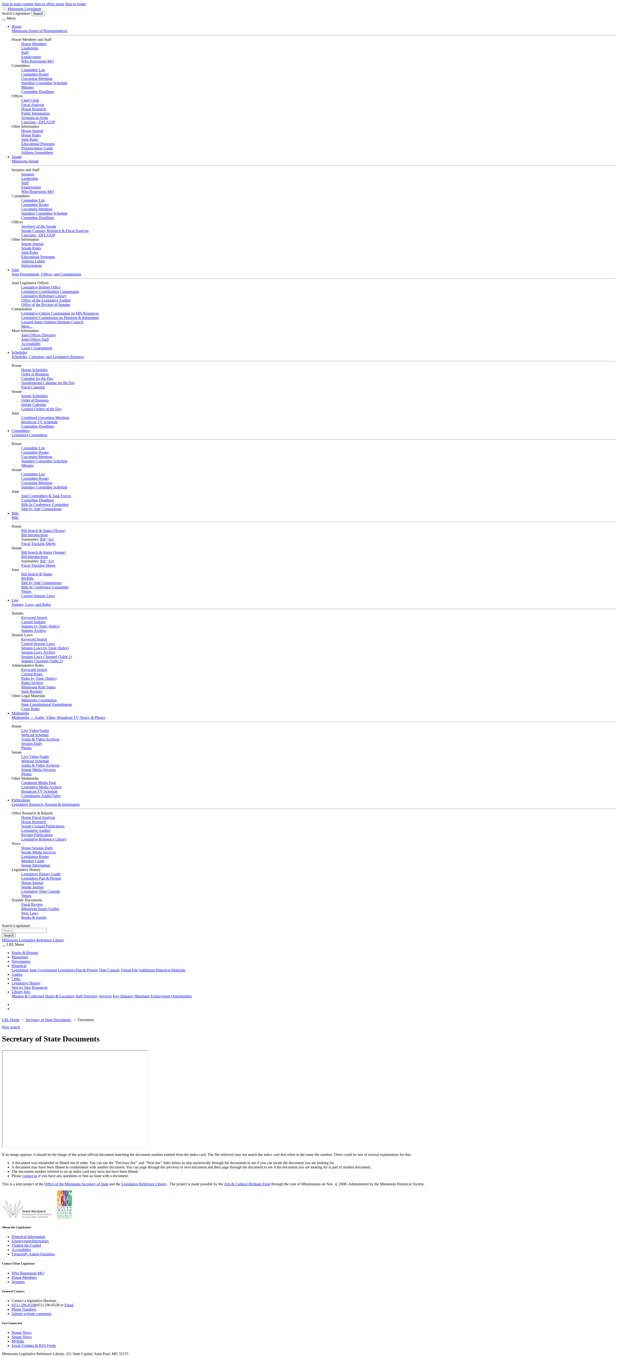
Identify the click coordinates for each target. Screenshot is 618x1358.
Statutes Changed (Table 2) (42, 661)
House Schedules (34, 370)
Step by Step (21, 987)
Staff (24, 52)
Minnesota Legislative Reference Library (33, 940)
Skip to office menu (49, 4)
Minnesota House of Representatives (39, 31)
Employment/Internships (30, 1241)
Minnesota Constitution (39, 700)
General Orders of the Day (41, 409)
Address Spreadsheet (37, 152)
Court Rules (30, 709)
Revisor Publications (37, 835)
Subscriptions (31, 265)
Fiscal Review (32, 904)
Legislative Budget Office (41, 287)
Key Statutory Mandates (131, 996)
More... (26, 326)
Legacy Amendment (36, 348)
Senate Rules (31, 248)
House (16, 26)
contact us (29, 1176)
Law (15, 600)
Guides (17, 974)
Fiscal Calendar (33, 387)
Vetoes (26, 591)
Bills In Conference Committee (45, 504)
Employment (31, 57)
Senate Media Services (38, 770)
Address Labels (33, 261)
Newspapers (21, 961)
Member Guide (32, 861)
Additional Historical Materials (162, 970)
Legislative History (26, 983)
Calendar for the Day (37, 378)
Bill (43, 539)
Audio (44, 731)
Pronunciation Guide (37, 148)
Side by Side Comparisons (41, 509)
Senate (17, 157)
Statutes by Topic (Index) (40, 626)
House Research (33, 109)
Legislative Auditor (35, 830)
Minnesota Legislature (24, 9)
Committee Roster (35, 74)
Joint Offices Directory (38, 335)
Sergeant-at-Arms (34, 118)
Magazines (20, 957)
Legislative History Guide (41, 874)
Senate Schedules (34, 396)
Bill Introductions (34, 535)
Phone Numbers (24, 1309)
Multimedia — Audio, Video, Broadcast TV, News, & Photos (58, 717)
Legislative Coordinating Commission (50, 292)
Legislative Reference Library (44, 296)
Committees (21, 431)
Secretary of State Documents (49, 1020)
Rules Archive (32, 683)
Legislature (20, 970)
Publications (21, 800)
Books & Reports (25, 953)
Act (51, 539)
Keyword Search (34, 617)
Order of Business (35, 374)
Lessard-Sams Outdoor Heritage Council (52, 322)
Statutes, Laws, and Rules (31, 604)
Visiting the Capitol (26, 1245)
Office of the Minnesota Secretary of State (76, 1184)
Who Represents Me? (37, 61)
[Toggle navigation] (4, 19)
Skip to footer (75, 4)
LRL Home (11, 1020)
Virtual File (129, 970)
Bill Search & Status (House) (43, 531)
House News (21, 1332)
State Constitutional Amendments (46, 704)
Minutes (27, 87)
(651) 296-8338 (23, 1305)
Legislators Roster (35, 857)
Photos (26, 748)
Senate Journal (32, 244)
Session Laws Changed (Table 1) (46, 657)
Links (16, 979)
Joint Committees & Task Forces (46, 496)
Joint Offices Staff (35, 339)
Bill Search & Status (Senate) (43, 552)
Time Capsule (109, 970)
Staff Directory (86, 996)
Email (68, 1305)
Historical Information (28, 1237)
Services (105, 996)
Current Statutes (33, 622)
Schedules (19, 352)
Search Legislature (16, 13)
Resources (40, 987)
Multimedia (20, 713)
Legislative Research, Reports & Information (46, 804)
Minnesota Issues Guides (40, 909)
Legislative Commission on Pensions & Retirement (60, 318)
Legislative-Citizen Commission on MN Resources (60, 313)
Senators (27, 174)
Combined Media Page (38, 783)
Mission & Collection (28, 996)
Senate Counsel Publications (42, 826)
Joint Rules (29, 139)
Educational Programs (38, 144)
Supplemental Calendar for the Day (48, 383)
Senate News (22, 1337)
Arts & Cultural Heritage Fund (247, 1184)
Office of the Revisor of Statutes (45, 305)
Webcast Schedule (35, 735)
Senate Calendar (33, 405)
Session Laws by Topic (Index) (45, 648)
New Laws (29, 913)
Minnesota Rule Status (38, 687)
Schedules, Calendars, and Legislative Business (48, 357)
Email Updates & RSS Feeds (34, 1346)
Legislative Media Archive (41, 787)
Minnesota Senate (25, 161)
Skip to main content (17, 4)
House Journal (32, 131)
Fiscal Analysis (32, 105)
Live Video (29, 731)
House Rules (31, 135)
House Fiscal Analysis (38, 817)
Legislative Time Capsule (40, 891)
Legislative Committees (29, 435)
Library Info (21, 992)
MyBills (27, 578)
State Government (43, 970)
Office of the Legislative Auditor (46, 300)
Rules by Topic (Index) (38, 678)
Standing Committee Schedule (44, 83)
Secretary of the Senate (38, 226)
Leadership (29, 48)
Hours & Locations (59, 996)
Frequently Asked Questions (33, 1254)
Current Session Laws (38, 596)
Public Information (35, 113)
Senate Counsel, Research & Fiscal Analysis (55, 231)
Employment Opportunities (171, 996)
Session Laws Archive (38, 652)
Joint (15, 270)
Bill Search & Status (36, 574)
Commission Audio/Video (41, 796)
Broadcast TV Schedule (39, 422)
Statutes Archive (33, 631)
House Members (33, 44)
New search (11, 1027)
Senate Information (35, 865)
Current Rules (31, 674)
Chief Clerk (30, 100)
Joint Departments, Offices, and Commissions (46, 274)
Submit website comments (31, 1314)
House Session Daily (37, 848)
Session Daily (31, 744)
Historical (19, 966)
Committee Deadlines (37, 92)
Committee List (33, 70)
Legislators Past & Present (41, 878)
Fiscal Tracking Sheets (38, 544)
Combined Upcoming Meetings (45, 418)
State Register (31, 691)
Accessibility (31, 344)
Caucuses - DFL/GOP (38, 122)
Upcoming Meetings (36, 79)
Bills (15, 513)
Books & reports (33, 917)
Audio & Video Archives (40, 739)
